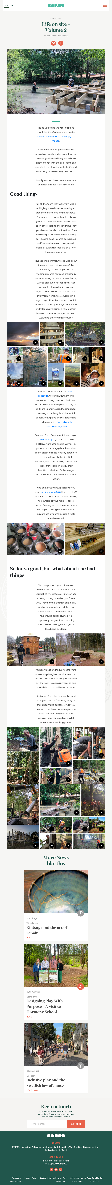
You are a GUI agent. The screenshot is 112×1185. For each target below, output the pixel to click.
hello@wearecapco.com (56, 1161)
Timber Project (47, 439)
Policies (35, 1178)
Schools (27, 1178)
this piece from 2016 (50, 492)
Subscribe (76, 1124)
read (29, 938)
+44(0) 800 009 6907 (56, 1164)
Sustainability (46, 1178)
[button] (23, 334)
